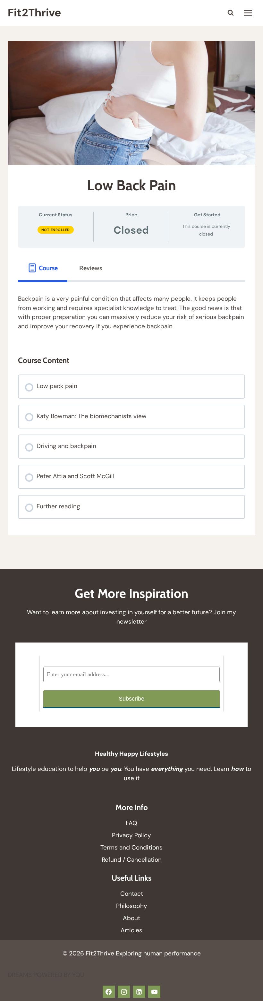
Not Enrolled (55, 230)
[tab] (42, 268)
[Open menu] (247, 12)
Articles (131, 930)
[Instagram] (124, 992)
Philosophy (131, 906)
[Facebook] (109, 992)
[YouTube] (154, 992)
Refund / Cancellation (132, 860)
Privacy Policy (131, 835)
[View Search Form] (230, 12)
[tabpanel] (131, 312)
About (131, 918)
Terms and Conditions (131, 847)
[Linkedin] (139, 992)
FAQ (131, 823)
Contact (131, 894)
